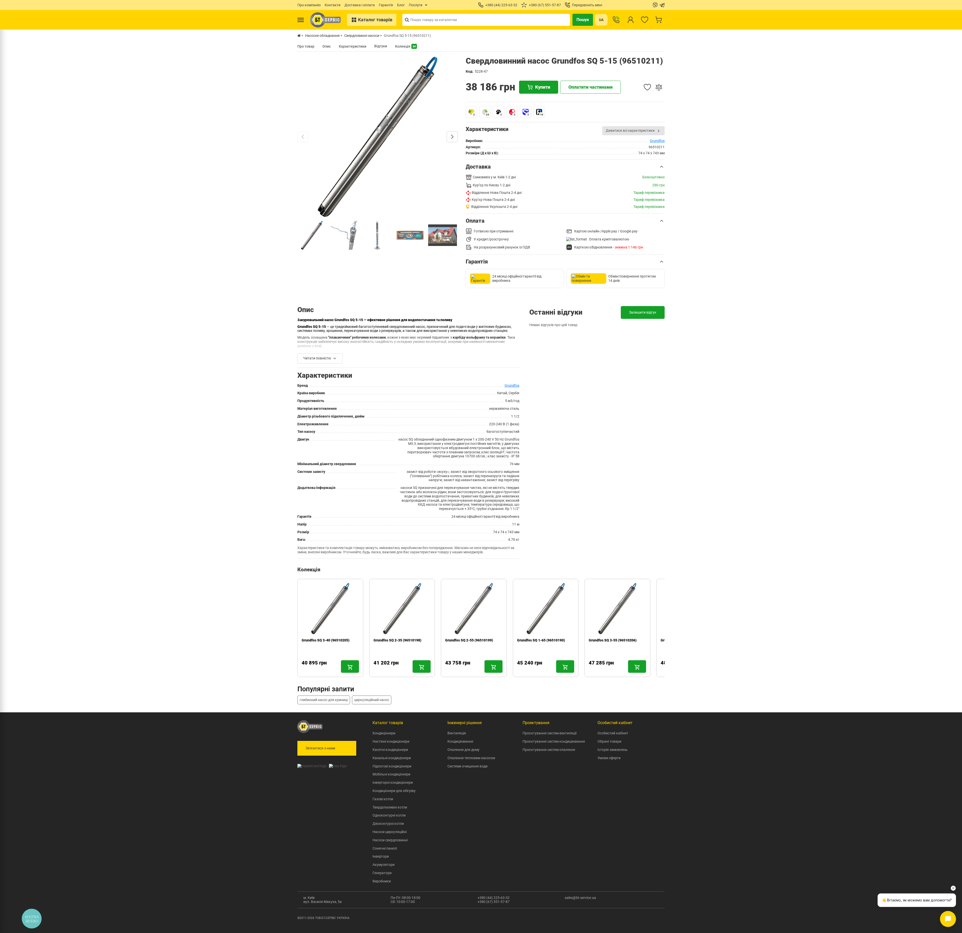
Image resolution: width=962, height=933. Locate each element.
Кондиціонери (384, 733)
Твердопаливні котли (390, 807)
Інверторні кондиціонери (393, 782)
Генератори (382, 873)
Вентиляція (456, 733)
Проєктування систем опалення (549, 750)
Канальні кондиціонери (392, 758)
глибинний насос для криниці (324, 700)
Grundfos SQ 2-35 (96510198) (397, 640)
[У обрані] (647, 87)
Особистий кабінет (612, 733)
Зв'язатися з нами (320, 748)
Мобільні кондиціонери (391, 774)
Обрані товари (609, 741)
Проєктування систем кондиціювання (554, 741)
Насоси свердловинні (390, 840)
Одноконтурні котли (389, 815)
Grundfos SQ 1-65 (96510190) (541, 640)
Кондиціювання (460, 741)
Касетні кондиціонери (390, 750)
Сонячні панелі (385, 848)
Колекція (405, 46)
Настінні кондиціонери (391, 741)
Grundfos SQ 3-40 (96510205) (325, 640)
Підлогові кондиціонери (392, 766)
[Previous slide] (302, 136)
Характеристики (352, 46)
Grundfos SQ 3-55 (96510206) (613, 640)
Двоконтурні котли (388, 824)
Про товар (305, 46)
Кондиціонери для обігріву (394, 791)
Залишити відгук (642, 312)
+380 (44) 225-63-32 (493, 898)
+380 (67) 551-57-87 (493, 902)
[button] (565, 167)
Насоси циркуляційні (390, 832)
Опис (326, 46)
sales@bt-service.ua (580, 898)
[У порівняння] (659, 87)
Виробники (382, 881)
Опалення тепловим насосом (471, 758)
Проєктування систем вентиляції (549, 733)
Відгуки (380, 46)
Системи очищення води (467, 766)
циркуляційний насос (371, 700)
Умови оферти (609, 758)
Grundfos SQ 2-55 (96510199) (469, 640)
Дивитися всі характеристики (630, 130)
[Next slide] (452, 136)
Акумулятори (384, 865)
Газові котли (383, 799)
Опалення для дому (463, 750)
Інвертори (381, 856)
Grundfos (657, 141)
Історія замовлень (612, 750)
